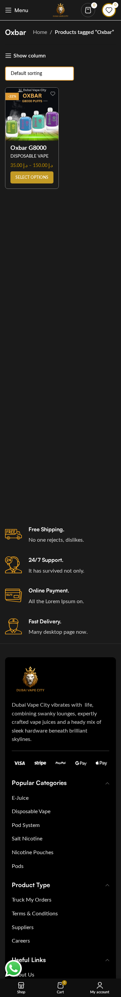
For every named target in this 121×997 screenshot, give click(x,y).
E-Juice (20, 798)
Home (40, 32)
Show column (29, 55)
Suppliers (23, 927)
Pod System (26, 825)
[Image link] (30, 678)
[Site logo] (60, 9)
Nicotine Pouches (32, 852)
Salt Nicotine (27, 838)
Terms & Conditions (35, 913)
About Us (23, 975)
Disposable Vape (31, 811)
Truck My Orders (31, 900)
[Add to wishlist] (52, 93)
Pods (18, 866)
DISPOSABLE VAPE (29, 156)
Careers (21, 941)
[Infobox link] (60, 535)
